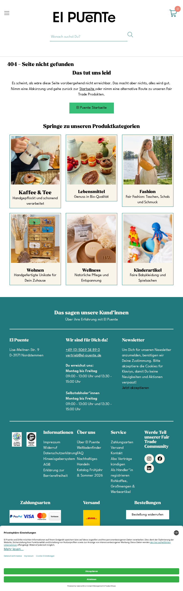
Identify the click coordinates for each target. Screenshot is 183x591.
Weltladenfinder (89, 448)
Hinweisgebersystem (59, 459)
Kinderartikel (148, 270)
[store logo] (84, 17)
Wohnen (35, 270)
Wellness (91, 270)
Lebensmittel (91, 191)
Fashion (148, 191)
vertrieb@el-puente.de (83, 355)
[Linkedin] (149, 468)
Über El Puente (88, 442)
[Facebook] (160, 458)
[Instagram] (149, 458)
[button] (91, 108)
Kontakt (116, 453)
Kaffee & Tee (35, 192)
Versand (117, 448)
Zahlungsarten (122, 442)
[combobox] (88, 36)
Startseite (86, 89)
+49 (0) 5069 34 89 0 (83, 350)
